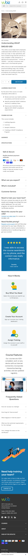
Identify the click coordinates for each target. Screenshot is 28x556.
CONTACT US (7, 488)
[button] (22, 2)
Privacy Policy (4, 552)
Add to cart (19, 82)
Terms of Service (13, 552)
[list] (14, 25)
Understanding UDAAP (11, 11)
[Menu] (25, 2)
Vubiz (6, 550)
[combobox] (14, 6)
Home (2, 11)
